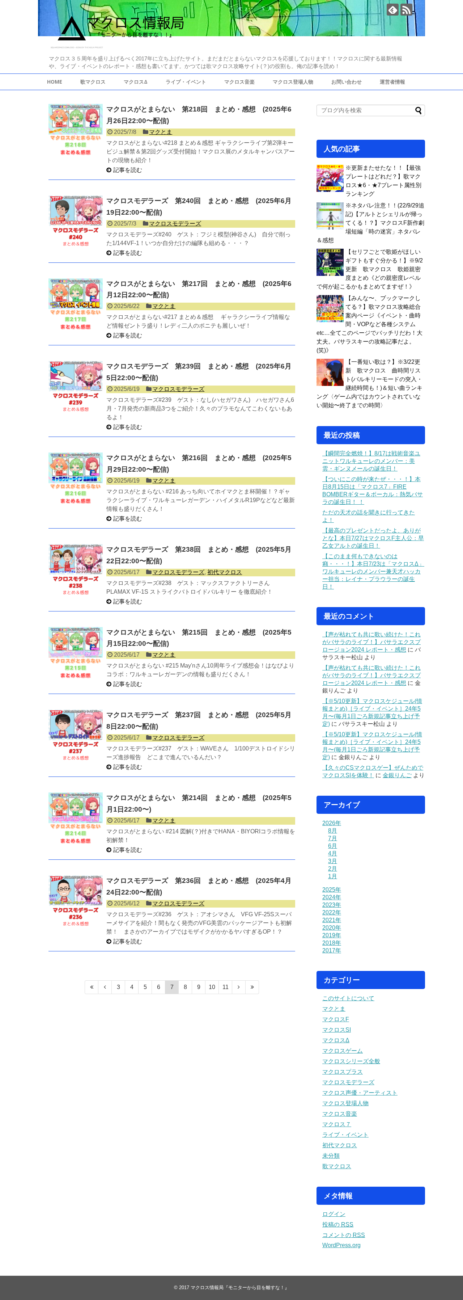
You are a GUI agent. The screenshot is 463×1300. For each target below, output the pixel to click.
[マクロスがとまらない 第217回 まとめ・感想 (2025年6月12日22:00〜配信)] (75, 305)
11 (225, 987)
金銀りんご (397, 775)
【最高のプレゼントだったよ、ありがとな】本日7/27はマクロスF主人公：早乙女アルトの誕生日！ (373, 538)
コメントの (343, 1235)
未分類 (331, 1156)
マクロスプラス (342, 1072)
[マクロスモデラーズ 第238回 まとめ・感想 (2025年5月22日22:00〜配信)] (75, 571)
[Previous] (105, 987)
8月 (332, 831)
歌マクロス (93, 81)
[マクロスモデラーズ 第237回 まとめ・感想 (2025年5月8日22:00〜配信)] (75, 737)
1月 (332, 876)
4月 (332, 853)
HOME (54, 81)
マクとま (160, 132)
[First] (91, 987)
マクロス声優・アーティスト (360, 1093)
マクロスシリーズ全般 (351, 1061)
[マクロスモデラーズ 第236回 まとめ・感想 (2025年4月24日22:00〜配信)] (75, 902)
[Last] (252, 987)
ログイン (333, 1214)
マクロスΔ (136, 81)
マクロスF (335, 1019)
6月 (332, 846)
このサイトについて (348, 998)
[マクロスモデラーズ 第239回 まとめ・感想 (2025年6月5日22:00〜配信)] (75, 388)
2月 (332, 869)
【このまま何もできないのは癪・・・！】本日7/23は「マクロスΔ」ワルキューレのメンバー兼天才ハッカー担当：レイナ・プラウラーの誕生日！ (373, 571)
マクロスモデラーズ (175, 223)
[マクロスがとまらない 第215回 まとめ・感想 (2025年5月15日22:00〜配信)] (75, 654)
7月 (332, 838)
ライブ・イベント (186, 81)
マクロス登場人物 (293, 81)
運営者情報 (392, 81)
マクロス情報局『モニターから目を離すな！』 (240, 1287)
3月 (332, 861)
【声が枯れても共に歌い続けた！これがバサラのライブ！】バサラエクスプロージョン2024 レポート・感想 (371, 642)
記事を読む (127, 170)
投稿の (337, 1224)
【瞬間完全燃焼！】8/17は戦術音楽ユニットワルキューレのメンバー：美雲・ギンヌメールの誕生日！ (371, 461)
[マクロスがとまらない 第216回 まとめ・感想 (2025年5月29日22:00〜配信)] (75, 480)
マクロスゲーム (342, 1051)
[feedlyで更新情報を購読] (393, 10)
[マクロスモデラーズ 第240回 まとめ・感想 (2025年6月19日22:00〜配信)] (75, 222)
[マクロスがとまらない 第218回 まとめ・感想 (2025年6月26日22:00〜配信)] (75, 131)
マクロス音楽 (239, 81)
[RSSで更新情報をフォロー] (406, 10)
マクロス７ (336, 1124)
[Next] (239, 987)
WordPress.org (341, 1245)
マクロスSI (336, 1030)
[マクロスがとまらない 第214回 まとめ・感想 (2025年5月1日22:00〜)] (75, 819)
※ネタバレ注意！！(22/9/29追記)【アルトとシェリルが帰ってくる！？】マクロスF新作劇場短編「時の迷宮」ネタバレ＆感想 (370, 222)
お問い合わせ (346, 81)
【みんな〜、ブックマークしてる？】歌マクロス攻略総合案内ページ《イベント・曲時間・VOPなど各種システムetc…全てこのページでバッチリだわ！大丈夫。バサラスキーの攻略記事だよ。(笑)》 (369, 324)
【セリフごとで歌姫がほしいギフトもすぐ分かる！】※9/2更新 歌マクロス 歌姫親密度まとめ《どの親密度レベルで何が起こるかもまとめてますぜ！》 (370, 269)
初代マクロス (224, 572)
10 (212, 987)
